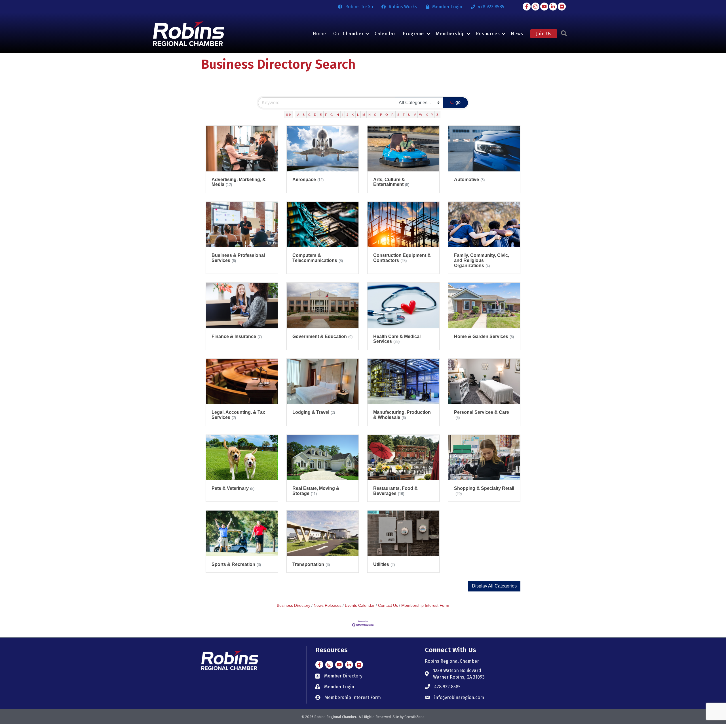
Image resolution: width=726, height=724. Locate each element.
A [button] (298, 114)
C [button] (309, 114)
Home (319, 33)
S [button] (398, 114)
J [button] (347, 114)
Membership (450, 33)
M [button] (363, 114)
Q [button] (386, 114)
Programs (414, 33)
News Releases (327, 605)
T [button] (404, 114)
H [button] (338, 114)
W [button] (420, 114)
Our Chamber (348, 33)
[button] (494, 586)
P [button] (381, 114)
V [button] (415, 114)
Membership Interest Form (425, 605)
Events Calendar (360, 605)
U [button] (409, 114)
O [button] (375, 114)
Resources (488, 33)
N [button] (369, 114)
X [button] (427, 114)
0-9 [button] (288, 114)
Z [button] (437, 114)
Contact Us (388, 605)
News (517, 33)
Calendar (385, 33)
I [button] (342, 114)
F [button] (326, 114)
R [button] (392, 114)
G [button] (331, 114)
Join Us (544, 33)
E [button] (321, 114)
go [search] (458, 102)
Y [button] (432, 114)
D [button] (315, 114)
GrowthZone (414, 717)
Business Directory (293, 605)
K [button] (353, 114)
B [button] (304, 114)
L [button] (358, 114)
